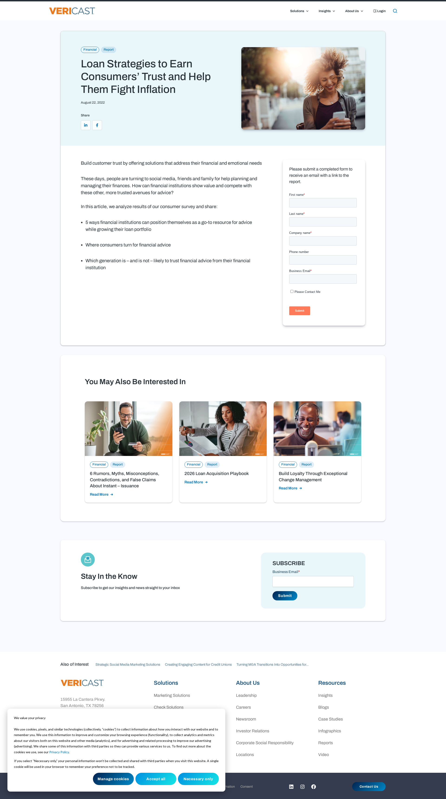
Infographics (329, 731)
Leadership (246, 695)
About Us (352, 11)
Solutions (297, 11)
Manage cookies (113, 779)
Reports (325, 742)
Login (381, 11)
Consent (246, 786)
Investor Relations (252, 731)
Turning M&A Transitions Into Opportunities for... (272, 664)
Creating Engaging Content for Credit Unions (198, 664)
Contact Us (369, 786)
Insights (325, 11)
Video (323, 754)
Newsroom (246, 719)
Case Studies (330, 719)
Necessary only (198, 779)
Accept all (155, 779)
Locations (245, 754)
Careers (243, 707)
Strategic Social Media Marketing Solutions (127, 664)
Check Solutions (169, 707)
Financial (90, 49)
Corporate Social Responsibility (265, 742)
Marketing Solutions (172, 695)
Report (109, 49)
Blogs (323, 707)
